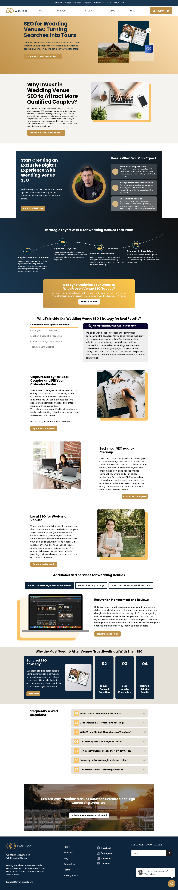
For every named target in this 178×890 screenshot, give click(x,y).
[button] (63, 11)
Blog (112, 11)
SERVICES (62, 11)
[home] (16, 10)
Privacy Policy (71, 875)
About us (68, 852)
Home (40, 11)
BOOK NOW (119, 3)
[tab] (54, 325)
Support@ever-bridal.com (19, 881)
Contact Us (69, 864)
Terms (67, 869)
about (133, 11)
